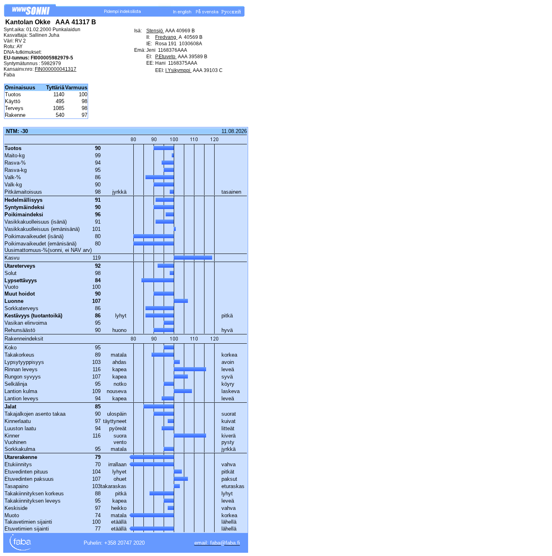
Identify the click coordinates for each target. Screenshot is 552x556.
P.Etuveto (166, 56)
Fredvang (166, 37)
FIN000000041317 (55, 69)
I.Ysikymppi (178, 70)
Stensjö (155, 31)
